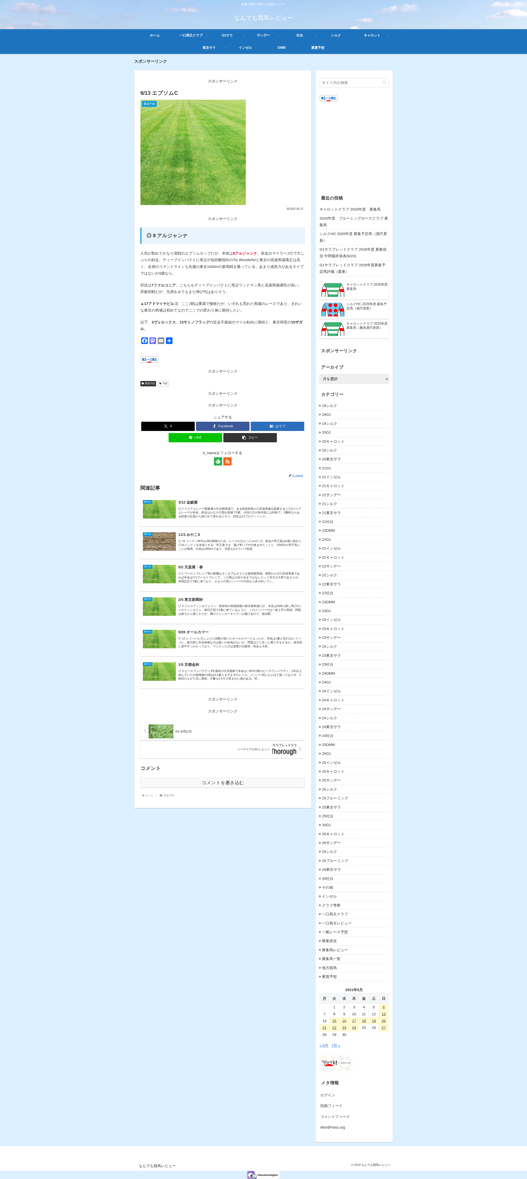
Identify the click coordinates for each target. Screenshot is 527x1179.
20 (384, 1021)
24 (354, 1028)
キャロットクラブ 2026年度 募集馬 (350, 209)
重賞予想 (150, 383)
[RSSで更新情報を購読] (227, 461)
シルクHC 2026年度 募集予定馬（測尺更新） (353, 237)
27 (384, 1028)
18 (364, 1021)
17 (354, 1021)
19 (374, 1021)
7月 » (335, 1045)
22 (334, 1028)
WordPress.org (332, 1127)
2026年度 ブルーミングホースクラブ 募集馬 (353, 221)
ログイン (327, 1095)
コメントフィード (335, 1117)
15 (334, 1021)
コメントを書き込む (223, 782)
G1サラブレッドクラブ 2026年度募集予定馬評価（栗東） (352, 268)
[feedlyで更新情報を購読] (218, 461)
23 (344, 1028)
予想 (164, 383)
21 (324, 1028)
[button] (250, 437)
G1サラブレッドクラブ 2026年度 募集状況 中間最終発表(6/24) (353, 252)
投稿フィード (331, 1106)
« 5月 (323, 1045)
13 (384, 1014)
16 (344, 1021)
